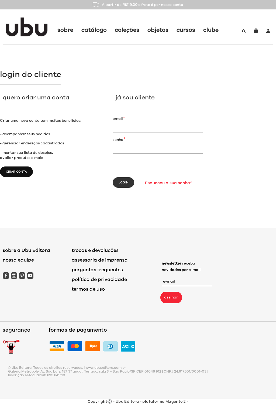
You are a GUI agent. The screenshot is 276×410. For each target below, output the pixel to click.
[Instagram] (14, 275)
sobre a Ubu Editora (26, 250)
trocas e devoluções (95, 250)
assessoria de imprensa (100, 260)
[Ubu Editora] (26, 27)
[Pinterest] (22, 275)
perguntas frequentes (97, 269)
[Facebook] (6, 275)
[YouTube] (30, 275)
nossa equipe (18, 260)
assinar (171, 297)
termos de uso (88, 289)
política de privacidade (99, 279)
